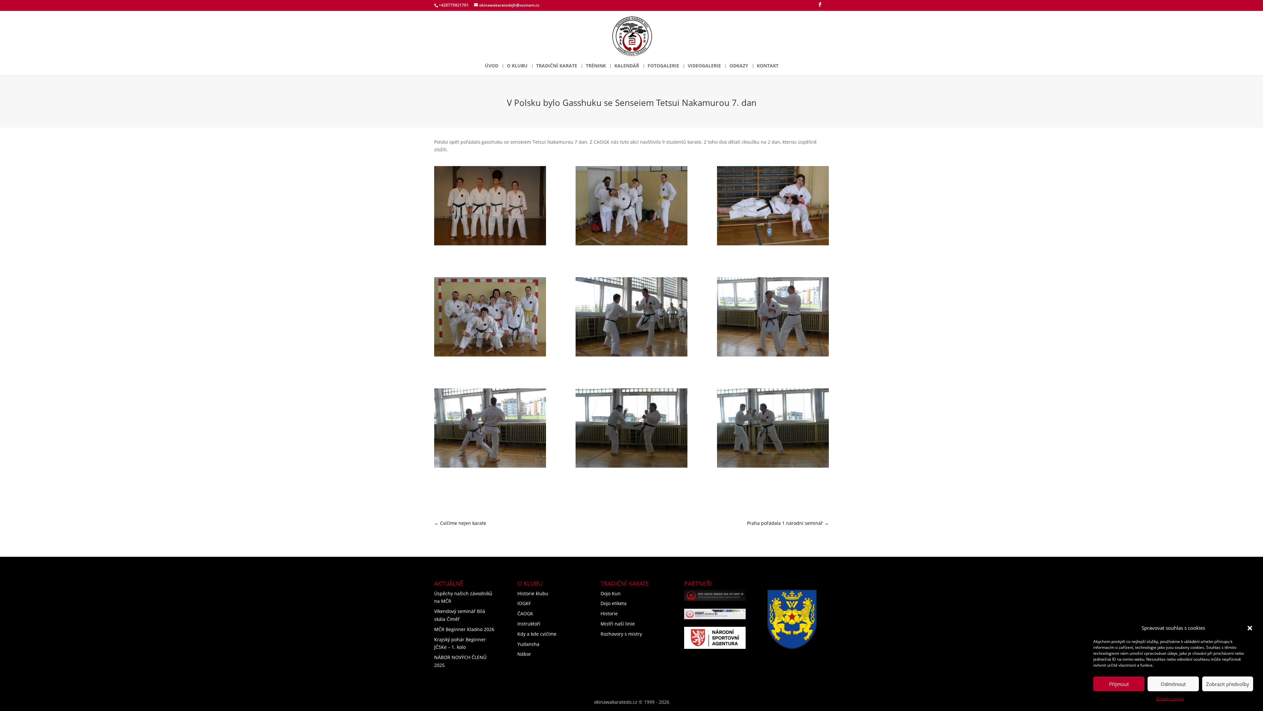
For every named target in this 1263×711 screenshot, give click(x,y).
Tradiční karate (556, 66)
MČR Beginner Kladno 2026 (464, 629)
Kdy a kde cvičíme (537, 634)
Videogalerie (704, 66)
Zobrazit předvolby (1227, 684)
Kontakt (768, 66)
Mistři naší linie (618, 624)
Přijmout (1119, 684)
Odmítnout (1173, 684)
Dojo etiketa (614, 603)
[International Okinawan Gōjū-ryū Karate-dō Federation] (715, 614)
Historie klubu (532, 593)
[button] (1250, 628)
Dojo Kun (611, 593)
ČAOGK (525, 613)
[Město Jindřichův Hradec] (792, 619)
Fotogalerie (663, 66)
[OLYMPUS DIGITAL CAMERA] (490, 207)
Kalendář (626, 66)
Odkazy (739, 66)
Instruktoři (528, 624)
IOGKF (524, 603)
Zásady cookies (1170, 698)
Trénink (596, 66)
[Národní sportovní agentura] (715, 638)
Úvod (491, 66)
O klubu (517, 66)
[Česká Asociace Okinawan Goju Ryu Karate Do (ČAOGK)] (715, 595)
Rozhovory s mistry (621, 634)
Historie (609, 613)
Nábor (524, 654)
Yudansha (528, 644)
